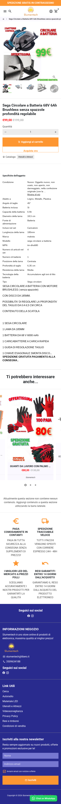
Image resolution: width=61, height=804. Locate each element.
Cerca (6, 691)
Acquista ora (30, 150)
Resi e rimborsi (11, 721)
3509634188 (11, 661)
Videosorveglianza (13, 711)
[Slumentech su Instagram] (32, 615)
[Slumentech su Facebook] (28, 615)
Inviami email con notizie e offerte (21, 771)
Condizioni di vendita (14, 726)
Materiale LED (10, 701)
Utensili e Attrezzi (25, 157)
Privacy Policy (10, 716)
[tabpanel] (30, 437)
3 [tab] (35, 485)
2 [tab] (30, 485)
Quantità (7, 126)
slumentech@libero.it (16, 656)
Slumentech (28, 795)
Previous (5, 436)
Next (55, 54)
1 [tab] (25, 485)
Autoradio (8, 696)
